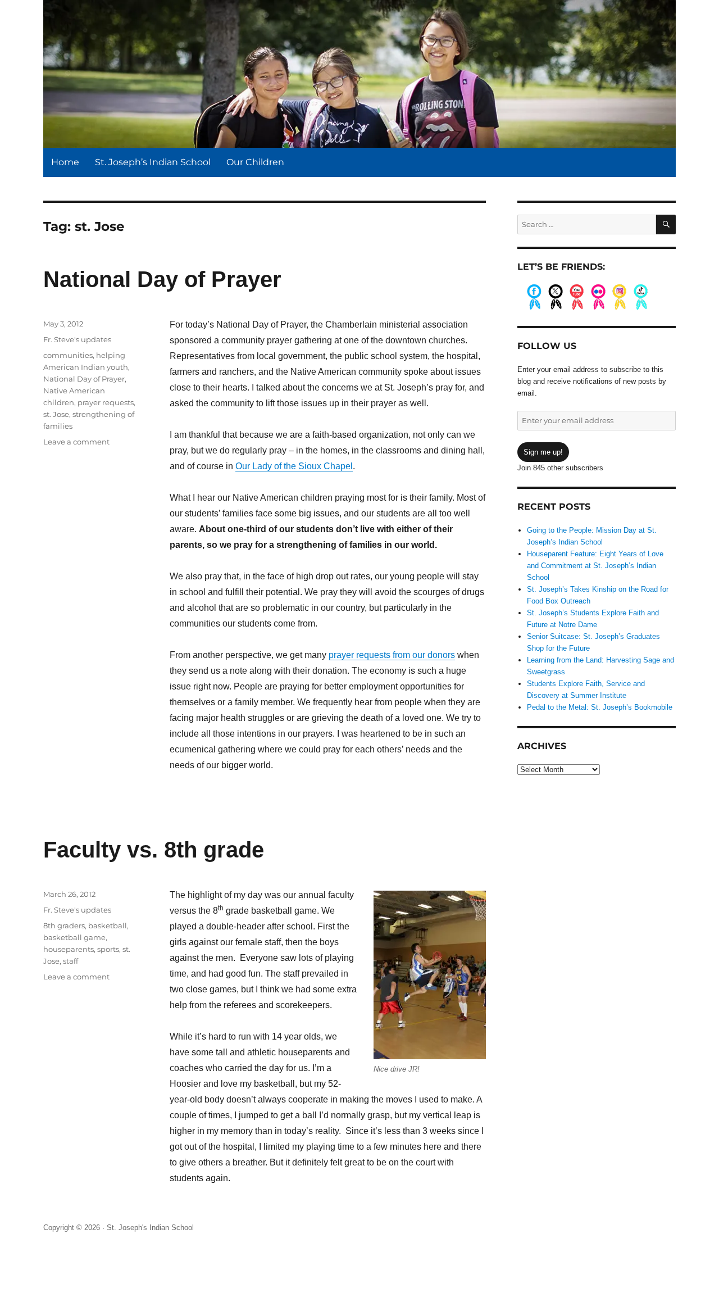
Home (65, 162)
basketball (107, 925)
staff (70, 960)
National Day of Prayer (162, 279)
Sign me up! (543, 452)
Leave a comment (76, 441)
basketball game (74, 937)
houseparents (68, 949)
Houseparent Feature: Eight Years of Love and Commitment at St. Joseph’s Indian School (595, 566)
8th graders (64, 925)
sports (108, 949)
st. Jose (56, 414)
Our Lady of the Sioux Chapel (294, 466)
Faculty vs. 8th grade (153, 849)
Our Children (255, 162)
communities (68, 355)
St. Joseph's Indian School (150, 1227)
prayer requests (106, 402)
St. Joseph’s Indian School (153, 162)
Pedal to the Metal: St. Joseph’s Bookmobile (599, 707)
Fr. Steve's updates (77, 339)
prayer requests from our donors (392, 655)
